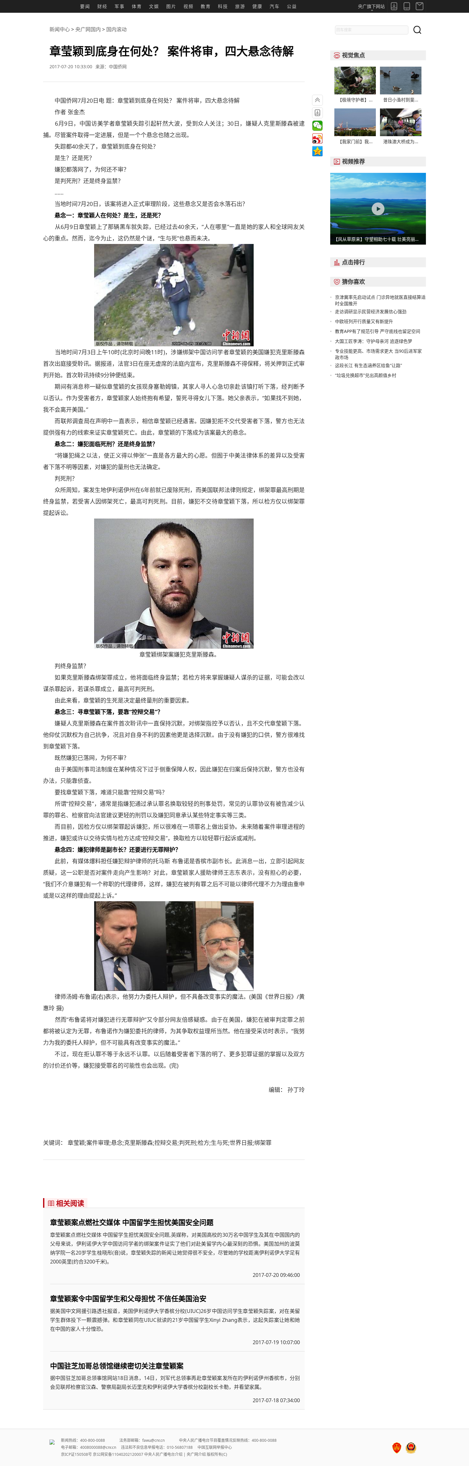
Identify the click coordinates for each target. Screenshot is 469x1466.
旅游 (240, 6)
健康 (257, 6)
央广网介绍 (196, 1454)
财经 (102, 6)
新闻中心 (59, 29)
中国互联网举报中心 (214, 1447)
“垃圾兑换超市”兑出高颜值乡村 (365, 375)
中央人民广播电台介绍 (163, 1454)
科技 (223, 6)
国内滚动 (116, 29)
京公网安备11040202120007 (118, 1454)
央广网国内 (88, 29)
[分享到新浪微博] (317, 138)
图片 (171, 6)
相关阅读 (66, 1203)
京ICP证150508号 (76, 1454)
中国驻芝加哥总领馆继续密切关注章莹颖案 (116, 1365)
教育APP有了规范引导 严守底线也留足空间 (377, 331)
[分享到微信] (317, 125)
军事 (120, 6)
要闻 (85, 6)
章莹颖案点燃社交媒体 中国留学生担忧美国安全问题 (131, 1222)
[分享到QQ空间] (317, 151)
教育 (206, 6)
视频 (188, 6)
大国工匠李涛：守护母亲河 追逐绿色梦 (373, 341)
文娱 (154, 6)
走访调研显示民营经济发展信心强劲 (370, 311)
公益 (292, 6)
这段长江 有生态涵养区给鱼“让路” (368, 365)
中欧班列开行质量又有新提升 (364, 321)
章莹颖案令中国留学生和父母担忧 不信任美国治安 (128, 1298)
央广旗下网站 (371, 6)
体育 (137, 6)
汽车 (275, 6)
